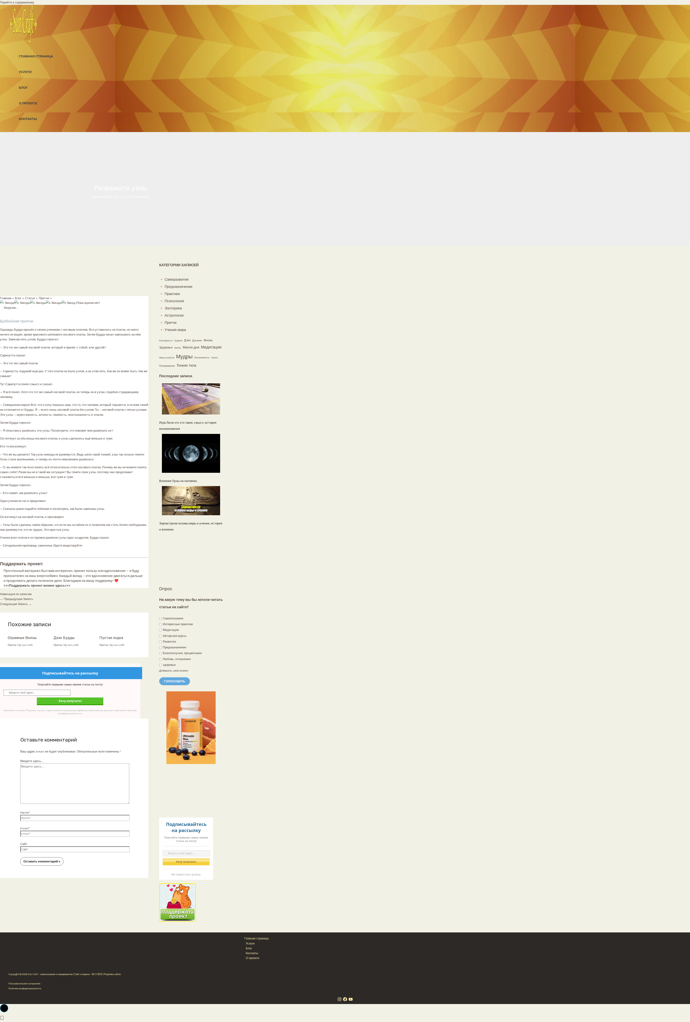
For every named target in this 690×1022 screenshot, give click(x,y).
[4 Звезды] (54, 302)
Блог (23, 88)
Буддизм (178, 340)
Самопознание (172, 618)
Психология (174, 301)
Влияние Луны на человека (178, 481)
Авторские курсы (174, 636)
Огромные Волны (22, 638)
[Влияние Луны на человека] (191, 454)
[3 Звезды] (38, 302)
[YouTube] (351, 1000)
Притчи (98, 196)
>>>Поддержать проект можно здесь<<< (37, 586)
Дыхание (197, 340)
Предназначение (178, 287)
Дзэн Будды (64, 638)
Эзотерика (173, 308)
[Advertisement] (74, 271)
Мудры (184, 356)
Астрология (174, 315)
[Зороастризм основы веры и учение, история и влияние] (191, 501)
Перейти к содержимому (17, 2)
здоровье (169, 665)
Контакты (28, 119)
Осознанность (202, 357)
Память (214, 358)
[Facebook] (345, 1000)
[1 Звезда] (7, 302)
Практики (172, 294)
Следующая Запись (16, 604)
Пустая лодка (111, 638)
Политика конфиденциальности (24, 988)
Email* (25, 828)
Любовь (177, 348)
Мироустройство (166, 358)
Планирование (167, 365)
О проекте (28, 103)
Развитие (169, 641)
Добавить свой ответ (173, 670)
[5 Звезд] (68, 302)
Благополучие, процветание (182, 653)
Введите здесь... (31, 761)
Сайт (23, 844)
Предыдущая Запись (16, 599)
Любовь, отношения (176, 659)
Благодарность (166, 340)
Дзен (108, 196)
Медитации (211, 347)
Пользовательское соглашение (24, 983)
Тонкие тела (186, 365)
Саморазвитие (177, 279)
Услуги (25, 72)
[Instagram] (339, 1000)
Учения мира (175, 330)
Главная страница (36, 56)
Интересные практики (177, 624)
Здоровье (165, 347)
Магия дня (191, 347)
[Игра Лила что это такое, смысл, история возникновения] (191, 400)
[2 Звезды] (22, 302)
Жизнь (208, 340)
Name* (25, 812)
